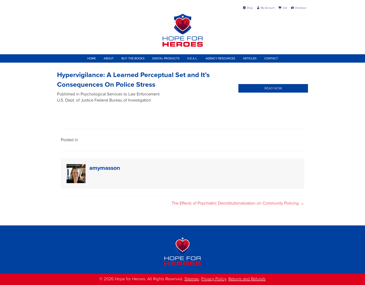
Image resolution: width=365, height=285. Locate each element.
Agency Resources (220, 58)
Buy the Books (132, 58)
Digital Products (165, 58)
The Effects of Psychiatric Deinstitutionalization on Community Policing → (238, 203)
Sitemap (191, 278)
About (109, 58)
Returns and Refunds (247, 278)
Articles (249, 58)
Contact (271, 58)
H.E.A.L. (192, 58)
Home (91, 58)
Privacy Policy (213, 278)
